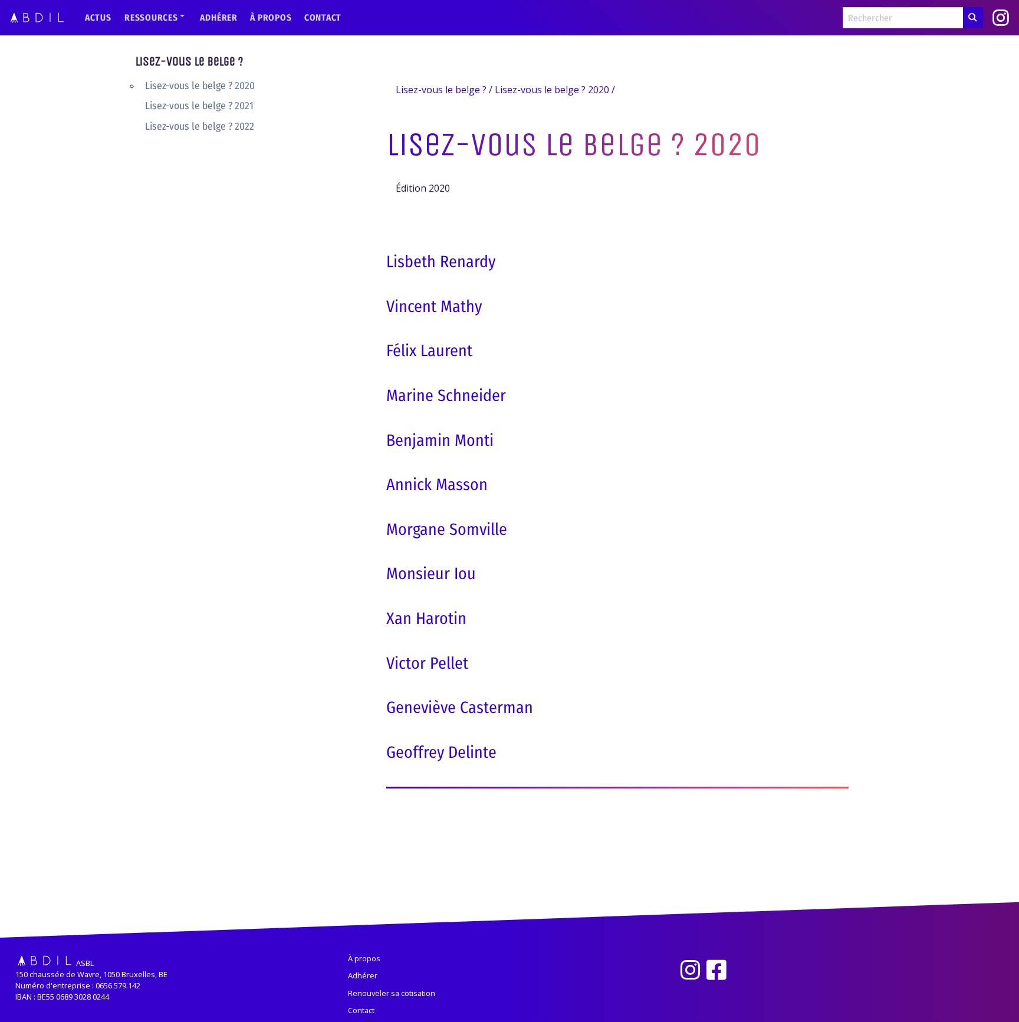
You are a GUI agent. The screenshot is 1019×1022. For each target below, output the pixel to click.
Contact (322, 17)
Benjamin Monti (440, 440)
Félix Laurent (429, 350)
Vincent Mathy (434, 306)
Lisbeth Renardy (440, 261)
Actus (98, 17)
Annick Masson (437, 484)
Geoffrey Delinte (441, 752)
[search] (973, 17)
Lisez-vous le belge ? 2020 (200, 86)
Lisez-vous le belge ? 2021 (199, 106)
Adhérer (218, 17)
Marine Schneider (446, 395)
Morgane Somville (446, 529)
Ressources (151, 17)
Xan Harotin (426, 618)
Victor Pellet (427, 663)
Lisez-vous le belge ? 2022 (199, 126)
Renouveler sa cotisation (391, 993)
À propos (270, 17)
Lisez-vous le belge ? (189, 62)
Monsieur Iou (431, 573)
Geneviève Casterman (459, 707)
